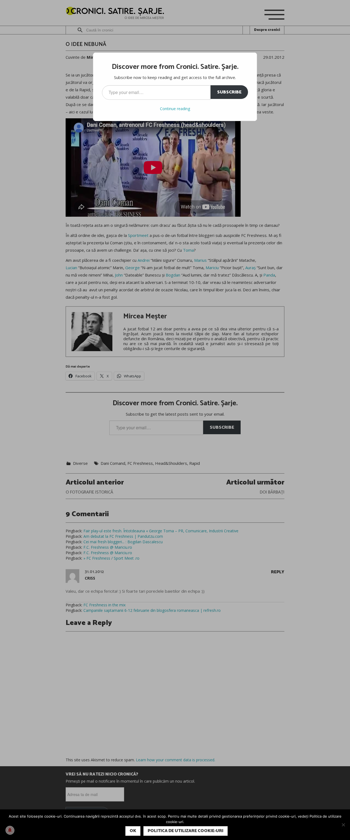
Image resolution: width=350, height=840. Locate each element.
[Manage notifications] (9, 830)
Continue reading (175, 108)
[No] (343, 824)
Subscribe (229, 92)
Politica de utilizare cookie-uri (185, 830)
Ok (133, 830)
